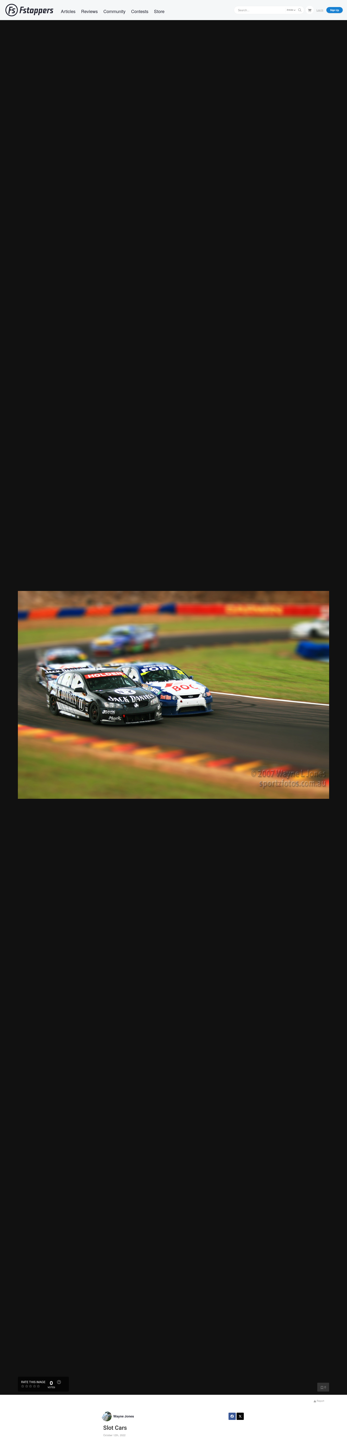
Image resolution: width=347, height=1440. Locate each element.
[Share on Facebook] (232, 1416)
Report (320, 1400)
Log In (319, 10)
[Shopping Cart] (310, 10)
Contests (139, 11)
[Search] (300, 10)
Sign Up (334, 10)
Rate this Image (33, 1382)
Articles (68, 11)
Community (114, 11)
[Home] (29, 10)
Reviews (89, 11)
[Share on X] (240, 1416)
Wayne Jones (123, 1416)
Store (159, 11)
